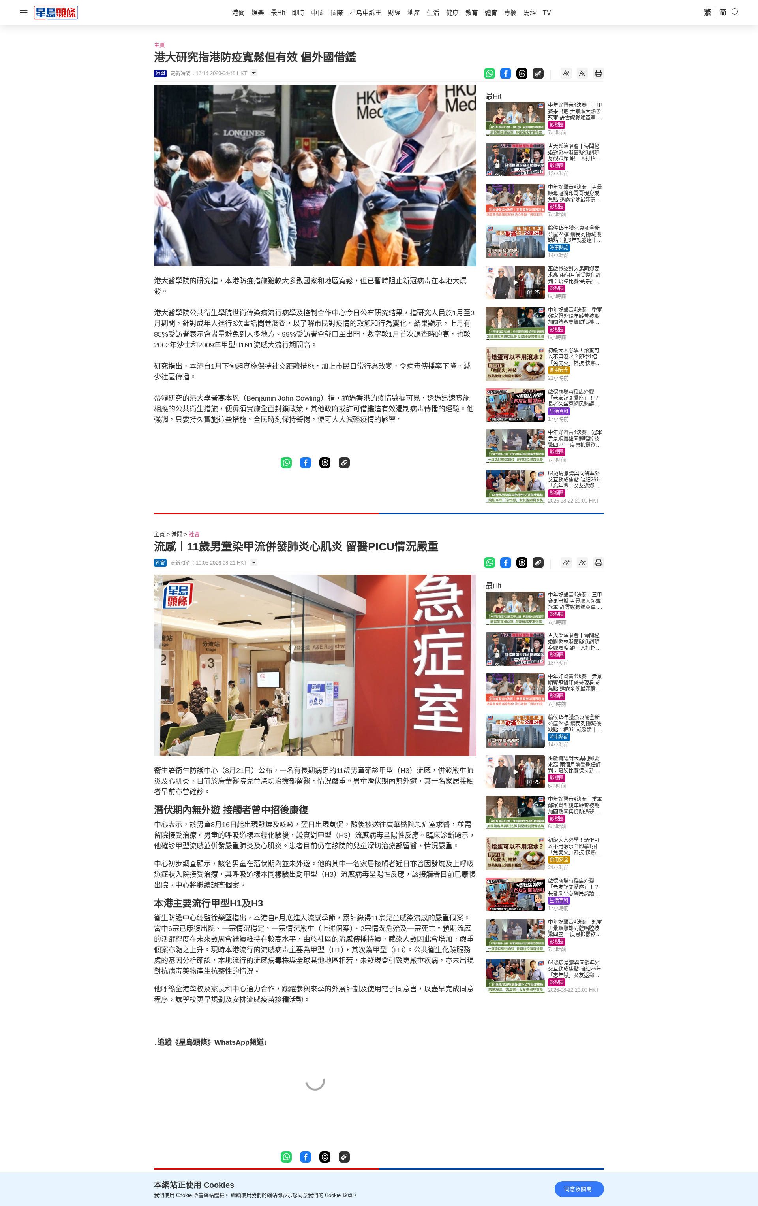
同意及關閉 (578, 1189)
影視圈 (557, 124)
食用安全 (559, 370)
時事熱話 (559, 247)
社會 (194, 534)
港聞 (176, 534)
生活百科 (559, 411)
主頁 (159, 45)
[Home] (56, 12)
